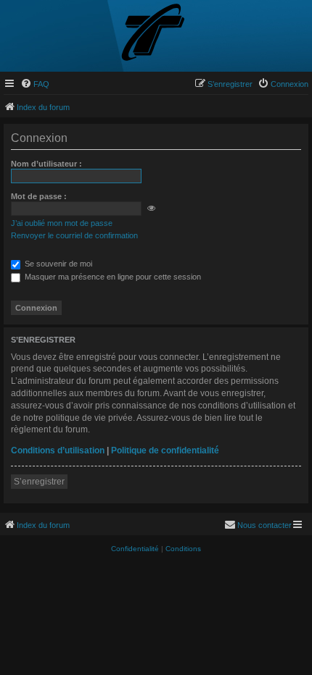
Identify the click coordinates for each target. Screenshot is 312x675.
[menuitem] (34, 84)
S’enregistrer (39, 482)
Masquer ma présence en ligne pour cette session (111, 276)
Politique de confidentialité (165, 450)
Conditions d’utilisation (57, 450)
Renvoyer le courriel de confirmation (74, 235)
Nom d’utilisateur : (46, 163)
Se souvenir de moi (57, 263)
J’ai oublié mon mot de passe (61, 223)
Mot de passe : (39, 196)
